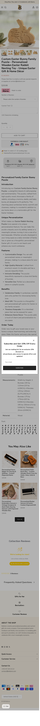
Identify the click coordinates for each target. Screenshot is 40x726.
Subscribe (19, 368)
